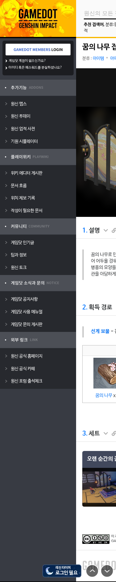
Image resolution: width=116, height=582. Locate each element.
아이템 (98, 58)
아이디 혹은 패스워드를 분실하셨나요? (35, 68)
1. (85, 230)
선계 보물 (100, 331)
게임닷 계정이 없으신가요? (27, 61)
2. (85, 307)
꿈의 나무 (103, 395)
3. (85, 433)
